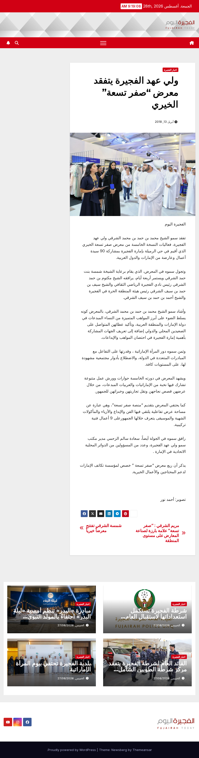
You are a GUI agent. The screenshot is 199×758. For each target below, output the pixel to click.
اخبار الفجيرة (170, 69)
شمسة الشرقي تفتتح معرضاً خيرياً (104, 528)
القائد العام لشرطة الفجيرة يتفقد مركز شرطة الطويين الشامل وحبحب (147, 669)
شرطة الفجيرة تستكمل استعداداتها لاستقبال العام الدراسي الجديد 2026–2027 (151, 616)
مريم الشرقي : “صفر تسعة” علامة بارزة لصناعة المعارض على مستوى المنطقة (157, 533)
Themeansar (142, 750)
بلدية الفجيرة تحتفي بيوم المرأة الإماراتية (53, 666)
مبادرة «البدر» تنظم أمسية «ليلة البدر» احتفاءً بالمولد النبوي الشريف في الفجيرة (52, 616)
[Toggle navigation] (103, 42)
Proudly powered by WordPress (72, 750)
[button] (17, 42)
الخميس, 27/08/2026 (166, 625)
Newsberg (119, 750)
